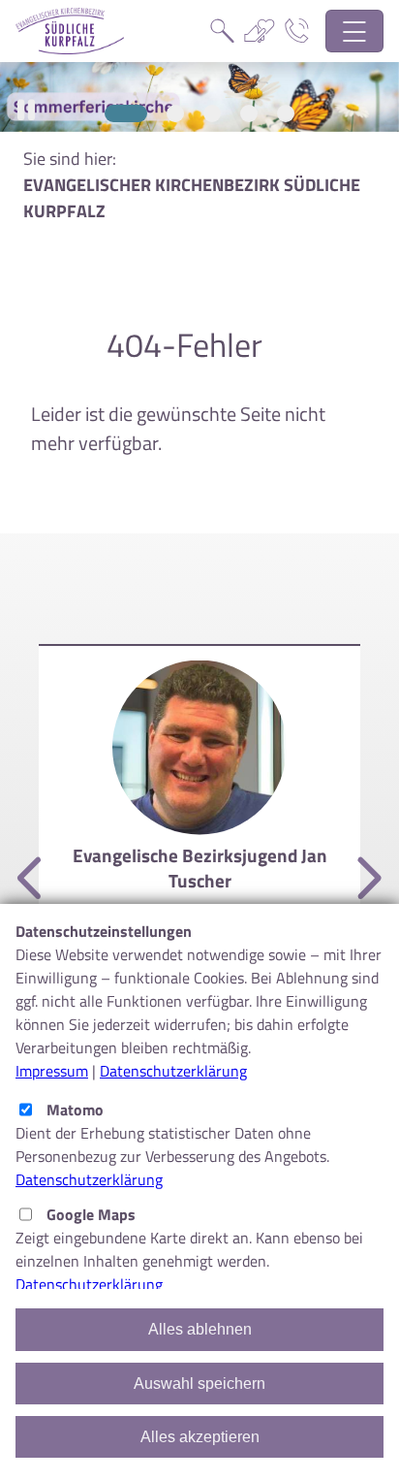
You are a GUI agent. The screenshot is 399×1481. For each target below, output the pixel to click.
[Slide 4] (248, 113)
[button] (26, 110)
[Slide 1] (126, 113)
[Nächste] (367, 879)
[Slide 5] (285, 113)
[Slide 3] (212, 113)
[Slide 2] (175, 113)
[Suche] (222, 31)
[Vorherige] (32, 879)
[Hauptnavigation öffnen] (354, 31)
